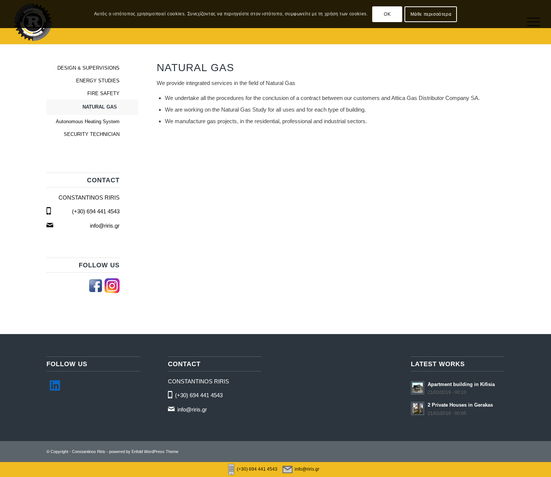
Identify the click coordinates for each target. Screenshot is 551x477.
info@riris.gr (105, 225)
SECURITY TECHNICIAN (92, 134)
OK (387, 14)
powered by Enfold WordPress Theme (143, 451)
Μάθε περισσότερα (431, 14)
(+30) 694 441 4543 (96, 211)
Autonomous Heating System (88, 121)
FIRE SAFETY (103, 93)
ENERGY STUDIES (98, 80)
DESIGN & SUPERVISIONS (88, 68)
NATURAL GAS (99, 107)
